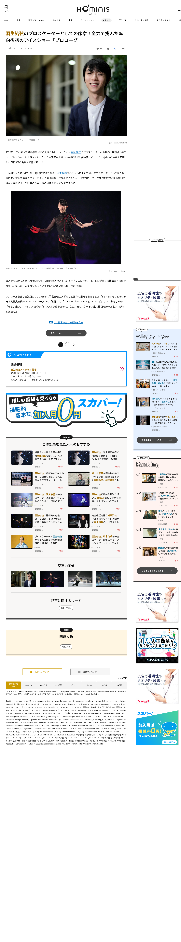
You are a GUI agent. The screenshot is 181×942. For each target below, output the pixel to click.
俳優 (18, 20)
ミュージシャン (87, 20)
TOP (6, 20)
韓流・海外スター (36, 20)
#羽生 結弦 (66, 646)
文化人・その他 (164, 20)
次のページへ (56, 333)
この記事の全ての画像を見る (68, 322)
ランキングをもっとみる (152, 570)
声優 (70, 20)
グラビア (123, 20)
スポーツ (106, 20)
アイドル (56, 20)
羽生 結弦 (76, 152)
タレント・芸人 (142, 20)
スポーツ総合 (66, 608)
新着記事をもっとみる (151, 440)
